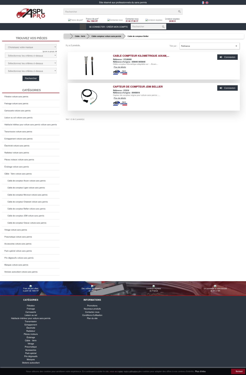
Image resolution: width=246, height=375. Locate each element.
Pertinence (209, 46)
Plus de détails (120, 67)
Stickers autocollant (31, 362)
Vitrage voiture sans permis (15, 229)
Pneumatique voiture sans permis (18, 236)
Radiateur (30, 330)
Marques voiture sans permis (16, 264)
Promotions (92, 305)
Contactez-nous (92, 312)
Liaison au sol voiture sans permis (18, 117)
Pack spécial (30, 353)
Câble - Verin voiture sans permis (18, 173)
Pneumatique (31, 346)
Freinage (31, 308)
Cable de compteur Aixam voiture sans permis (26, 180)
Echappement (30, 324)
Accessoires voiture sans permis (17, 243)
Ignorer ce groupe (49, 51)
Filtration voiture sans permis (16, 96)
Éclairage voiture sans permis (16, 166)
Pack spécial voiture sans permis (18, 250)
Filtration (31, 305)
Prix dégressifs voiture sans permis (19, 257)
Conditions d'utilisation (92, 315)
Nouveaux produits (92, 308)
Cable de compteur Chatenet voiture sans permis (27, 201)
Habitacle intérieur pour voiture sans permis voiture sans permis (30, 124)
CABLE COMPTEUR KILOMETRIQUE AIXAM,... (141, 56)
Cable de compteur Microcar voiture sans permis (27, 194)
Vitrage (31, 343)
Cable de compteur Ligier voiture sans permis (25, 187)
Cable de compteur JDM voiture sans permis (25, 215)
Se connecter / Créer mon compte (108, 26)
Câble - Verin (31, 340)
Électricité (30, 327)
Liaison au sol (31, 315)
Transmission (31, 321)
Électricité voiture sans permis (16, 145)
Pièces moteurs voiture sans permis (19, 159)
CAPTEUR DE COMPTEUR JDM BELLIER (138, 86)
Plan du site (92, 318)
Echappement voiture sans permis (18, 138)
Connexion (229, 57)
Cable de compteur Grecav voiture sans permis (26, 222)
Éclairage (31, 337)
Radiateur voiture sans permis (16, 152)
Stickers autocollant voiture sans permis (21, 271)
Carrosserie (30, 312)
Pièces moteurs (31, 334)
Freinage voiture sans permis (16, 103)
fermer (239, 371)
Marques (31, 359)
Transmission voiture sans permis (18, 131)
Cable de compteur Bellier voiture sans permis (26, 208)
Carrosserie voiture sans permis (17, 110)
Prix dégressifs (30, 356)
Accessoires (30, 350)
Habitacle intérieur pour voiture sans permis (30, 318)
